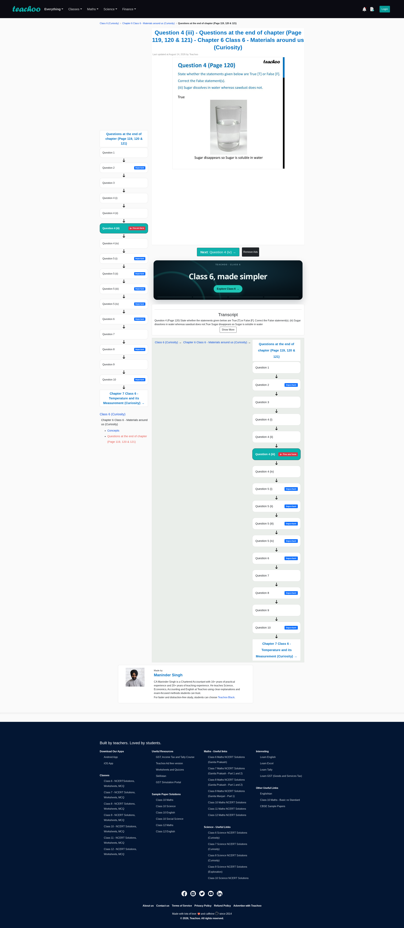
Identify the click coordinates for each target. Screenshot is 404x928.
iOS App (108, 763)
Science (109, 9)
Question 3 (108, 183)
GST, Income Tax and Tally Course (175, 757)
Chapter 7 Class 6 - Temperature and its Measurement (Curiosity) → (124, 398)
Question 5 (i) (123, 258)
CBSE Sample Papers (272, 806)
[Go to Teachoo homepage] (26, 9)
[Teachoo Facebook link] (184, 893)
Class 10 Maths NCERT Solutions (227, 802)
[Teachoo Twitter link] (202, 893)
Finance (127, 9)
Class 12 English (165, 831)
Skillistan (161, 776)
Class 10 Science (166, 806)
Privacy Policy (202, 905)
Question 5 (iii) (123, 288)
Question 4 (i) (109, 198)
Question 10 (123, 379)
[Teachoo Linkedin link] (220, 893)
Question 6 (123, 319)
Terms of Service (182, 905)
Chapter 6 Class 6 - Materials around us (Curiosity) (148, 23)
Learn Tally (266, 769)
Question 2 (123, 167)
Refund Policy (222, 905)
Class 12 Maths (164, 825)
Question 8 (123, 349)
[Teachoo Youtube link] (211, 893)
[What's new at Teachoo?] (364, 9)
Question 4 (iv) (110, 243)
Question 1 (108, 152)
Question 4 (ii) (110, 213)
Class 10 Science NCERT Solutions (228, 878)
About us (148, 905)
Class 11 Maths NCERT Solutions (227, 808)
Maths (91, 9)
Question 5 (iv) (123, 304)
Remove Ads (250, 252)
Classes (73, 9)
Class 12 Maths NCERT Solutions (227, 815)
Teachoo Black (226, 697)
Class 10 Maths (164, 800)
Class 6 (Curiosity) (109, 23)
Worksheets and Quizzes (170, 769)
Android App (111, 757)
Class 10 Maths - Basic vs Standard (280, 800)
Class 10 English (165, 812)
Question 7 (108, 334)
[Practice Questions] (372, 9)
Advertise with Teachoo (247, 905)
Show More (228, 329)
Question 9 (108, 364)
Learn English (268, 757)
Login (385, 9)
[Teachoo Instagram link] (193, 893)
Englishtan (266, 793)
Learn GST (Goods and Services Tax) (281, 776)
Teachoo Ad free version (169, 763)
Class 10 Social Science (169, 819)
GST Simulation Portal (168, 782)
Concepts (113, 430)
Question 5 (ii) (123, 273)
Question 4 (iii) (123, 228)
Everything (52, 9)
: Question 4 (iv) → (218, 252)
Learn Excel (266, 763)
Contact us (162, 905)
